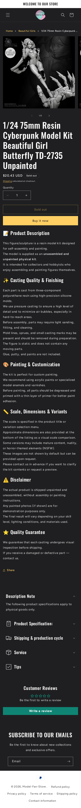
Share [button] (11, 570)
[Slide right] (49, 115)
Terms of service (41, 793)
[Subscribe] (68, 761)
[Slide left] (32, 115)
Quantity (8, 187)
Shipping (7, 181)
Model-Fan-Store (34, 786)
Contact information (42, 800)
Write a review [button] (40, 711)
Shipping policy (67, 793)
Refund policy (60, 786)
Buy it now (40, 221)
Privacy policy (16, 793)
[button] (8, 15)
